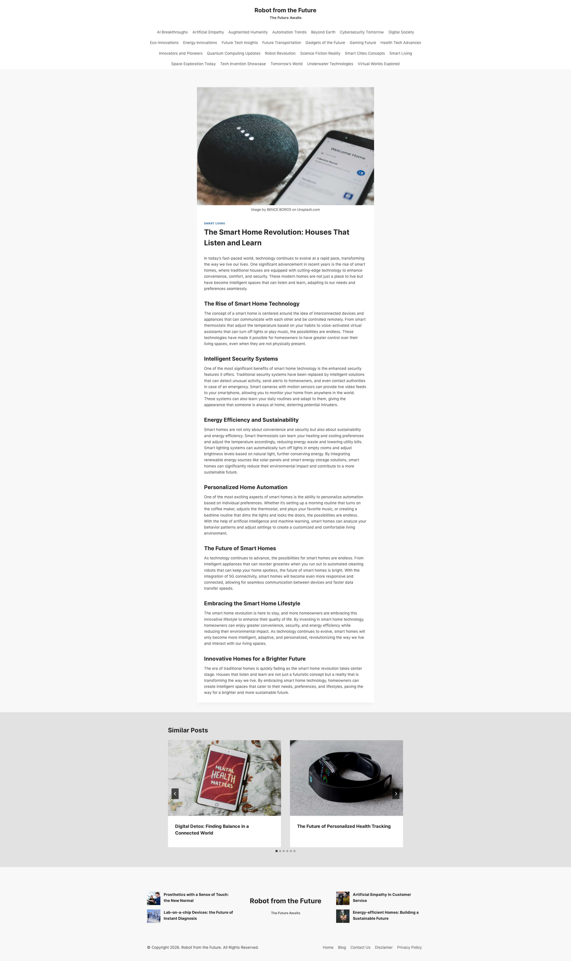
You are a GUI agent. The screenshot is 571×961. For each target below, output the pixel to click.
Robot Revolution (280, 53)
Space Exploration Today (193, 64)
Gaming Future (363, 42)
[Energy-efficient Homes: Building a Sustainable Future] (343, 916)
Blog (342, 947)
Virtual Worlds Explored (379, 64)
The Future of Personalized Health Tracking (344, 826)
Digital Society (401, 32)
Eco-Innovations (164, 42)
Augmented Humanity (248, 32)
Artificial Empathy (208, 32)
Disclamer (384, 947)
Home (328, 947)
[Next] (395, 793)
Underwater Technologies (330, 64)
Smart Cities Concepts (365, 53)
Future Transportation (281, 42)
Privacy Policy (409, 947)
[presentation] (224, 778)
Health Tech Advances (401, 42)
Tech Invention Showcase (243, 64)
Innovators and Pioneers (181, 53)
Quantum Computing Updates (234, 53)
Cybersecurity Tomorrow (362, 32)
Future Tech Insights (240, 42)
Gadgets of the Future (325, 42)
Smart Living (400, 53)
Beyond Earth (323, 32)
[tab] (276, 851)
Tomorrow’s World (287, 64)
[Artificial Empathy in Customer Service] (343, 898)
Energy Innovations (200, 42)
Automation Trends (289, 32)
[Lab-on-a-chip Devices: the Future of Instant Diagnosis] (153, 916)
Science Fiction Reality (320, 53)
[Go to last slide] (175, 793)
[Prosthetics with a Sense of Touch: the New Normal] (153, 898)
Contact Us (360, 947)
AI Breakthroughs (172, 32)
